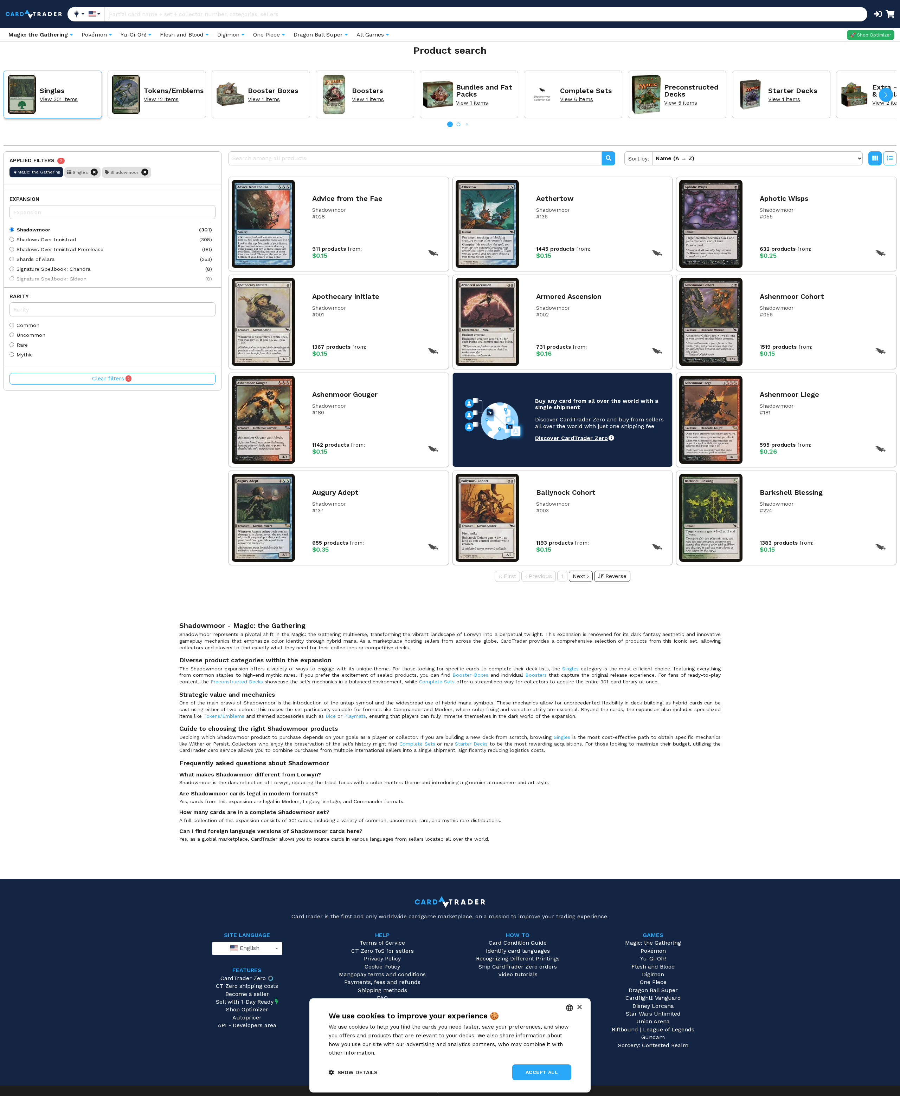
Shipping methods (382, 990)
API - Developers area (247, 1025)
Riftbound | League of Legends (653, 1029)
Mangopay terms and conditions (382, 974)
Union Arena (653, 1021)
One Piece (653, 982)
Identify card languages (518, 950)
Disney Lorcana (653, 1006)
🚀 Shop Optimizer (870, 35)
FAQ (382, 998)
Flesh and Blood (653, 966)
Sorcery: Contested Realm (653, 1045)
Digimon (653, 974)
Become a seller (247, 994)
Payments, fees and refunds (382, 982)
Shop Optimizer (247, 1009)
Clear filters (111, 378)
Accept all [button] (542, 1072)
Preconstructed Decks (237, 681)
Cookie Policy (382, 966)
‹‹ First (507, 576)
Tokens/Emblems (224, 716)
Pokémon (653, 950)
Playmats (355, 716)
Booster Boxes (470, 675)
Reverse (615, 576)
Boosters (536, 675)
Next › (581, 576)
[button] (886, 95)
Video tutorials (518, 974)
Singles (570, 668)
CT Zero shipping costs (247, 986)
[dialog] (450, 1045)
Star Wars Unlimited (653, 1013)
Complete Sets (437, 681)
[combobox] (247, 948)
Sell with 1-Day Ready (245, 1001)
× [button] (579, 1007)
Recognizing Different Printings (518, 958)
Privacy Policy (382, 958)
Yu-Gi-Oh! (653, 958)
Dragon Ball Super (653, 990)
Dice (331, 716)
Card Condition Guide (518, 942)
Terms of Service (382, 942)
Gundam (653, 1037)
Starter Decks (471, 744)
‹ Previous (538, 576)
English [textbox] (248, 948)
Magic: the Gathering (653, 942)
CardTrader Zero (243, 978)
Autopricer (247, 1017)
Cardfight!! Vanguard (653, 998)
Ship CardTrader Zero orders (517, 966)
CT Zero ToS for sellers (382, 950)
